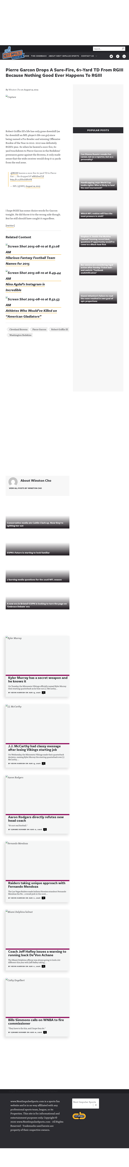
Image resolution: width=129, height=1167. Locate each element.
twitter (10, 225)
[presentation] (37, 655)
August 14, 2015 (33, 186)
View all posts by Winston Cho (25, 488)
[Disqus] (37, 372)
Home (26, 56)
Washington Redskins (20, 335)
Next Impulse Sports (84, 1102)
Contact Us (87, 56)
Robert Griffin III (59, 329)
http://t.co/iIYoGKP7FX (21, 179)
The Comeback (39, 56)
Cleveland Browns (18, 329)
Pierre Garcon (39, 329)
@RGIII (14, 173)
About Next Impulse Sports (64, 56)
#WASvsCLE (38, 176)
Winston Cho (15, 89)
